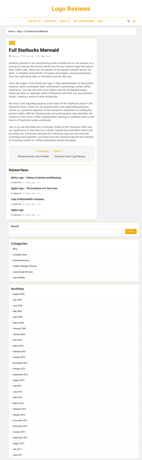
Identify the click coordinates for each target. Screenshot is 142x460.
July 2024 (17, 300)
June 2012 (17, 392)
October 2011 (19, 432)
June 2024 (17, 305)
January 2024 (19, 334)
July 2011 (17, 449)
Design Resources (21, 260)
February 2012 (19, 409)
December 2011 (20, 420)
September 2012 (20, 374)
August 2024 (18, 294)
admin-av (16, 56)
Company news (20, 254)
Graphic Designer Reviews (25, 266)
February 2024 (19, 328)
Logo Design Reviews (23, 272)
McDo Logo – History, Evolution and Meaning (36, 177)
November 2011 (20, 426)
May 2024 (17, 311)
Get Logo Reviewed (84, 21)
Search (15, 226)
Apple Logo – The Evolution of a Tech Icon (34, 188)
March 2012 (18, 403)
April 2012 (17, 397)
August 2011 (18, 443)
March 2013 (18, 346)
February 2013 (19, 351)
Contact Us (34, 21)
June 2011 (17, 455)
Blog (100, 21)
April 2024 (17, 317)
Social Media (19, 277)
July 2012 (17, 386)
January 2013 (19, 357)
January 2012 (19, 415)
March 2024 (18, 323)
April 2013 (17, 340)
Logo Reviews (71, 8)
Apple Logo (17, 210)
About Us (65, 21)
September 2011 (20, 437)
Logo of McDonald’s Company (27, 199)
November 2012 (20, 363)
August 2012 (18, 380)
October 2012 (19, 368)
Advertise (50, 21)
